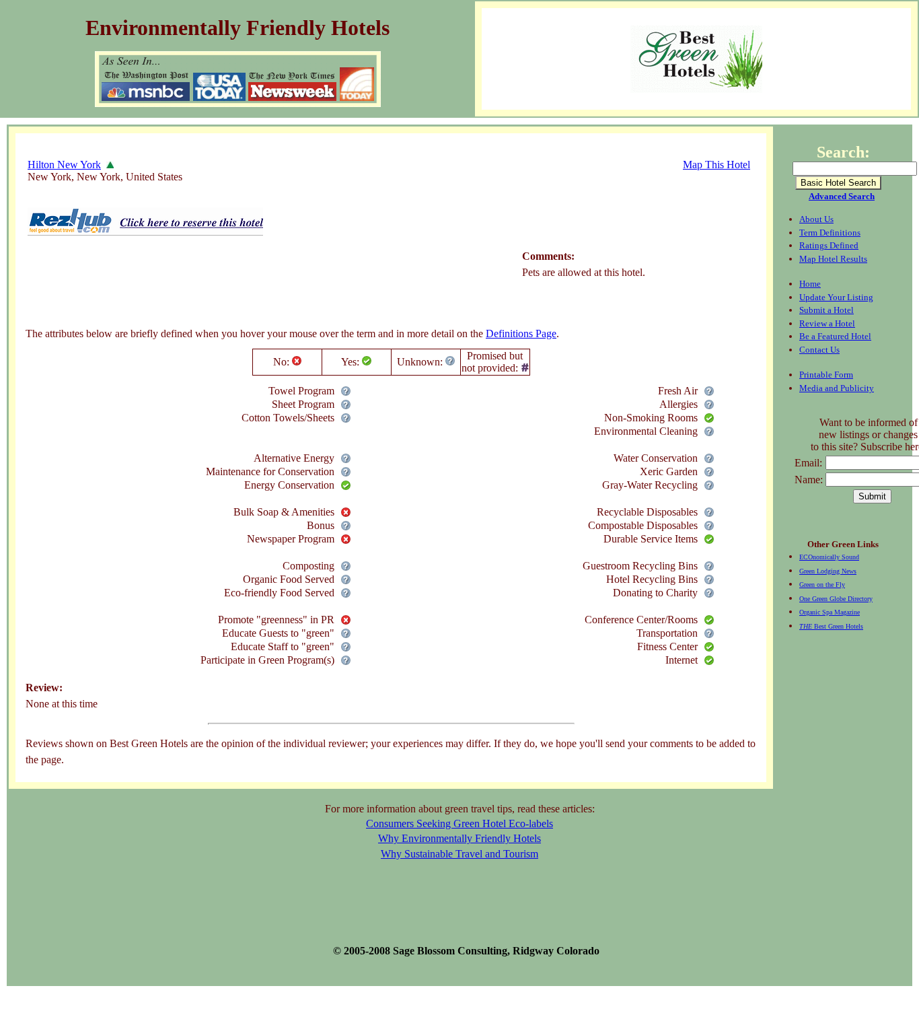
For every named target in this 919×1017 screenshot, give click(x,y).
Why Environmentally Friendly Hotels (459, 838)
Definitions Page (521, 333)
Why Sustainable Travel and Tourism (459, 854)
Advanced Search (842, 196)
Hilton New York (64, 164)
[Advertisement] (270, 284)
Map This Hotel (716, 164)
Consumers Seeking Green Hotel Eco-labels (459, 823)
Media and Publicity (836, 388)
